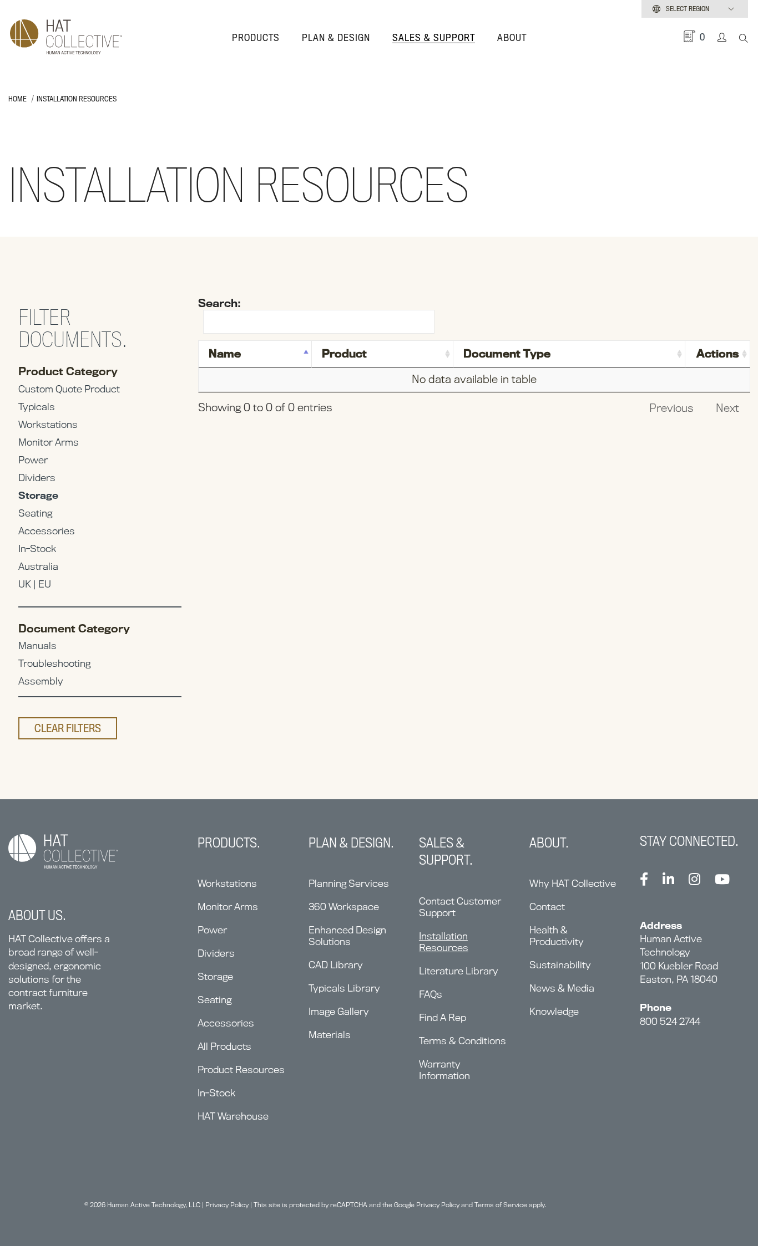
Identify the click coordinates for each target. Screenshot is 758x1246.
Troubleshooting (54, 663)
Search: (219, 303)
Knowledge (554, 1011)
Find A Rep (442, 1017)
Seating (35, 513)
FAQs (430, 994)
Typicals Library (344, 988)
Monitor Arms (48, 442)
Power (33, 460)
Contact (547, 906)
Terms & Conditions (462, 1040)
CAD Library (336, 965)
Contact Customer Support (460, 906)
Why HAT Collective (572, 883)
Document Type (506, 353)
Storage (38, 495)
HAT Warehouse (233, 1116)
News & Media (561, 988)
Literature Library (458, 971)
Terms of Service (500, 1205)
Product (344, 353)
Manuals (37, 645)
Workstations (48, 424)
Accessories (46, 531)
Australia (38, 566)
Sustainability (560, 965)
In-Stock (37, 548)
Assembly (40, 681)
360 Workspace (344, 906)
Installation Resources (443, 941)
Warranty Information (444, 1069)
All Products (224, 1046)
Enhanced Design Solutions (347, 935)
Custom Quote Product (69, 389)
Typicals (36, 406)
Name (225, 353)
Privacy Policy (227, 1205)
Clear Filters (67, 728)
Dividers (36, 477)
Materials (330, 1034)
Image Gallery (339, 1011)
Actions (717, 353)
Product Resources (241, 1069)
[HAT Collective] (66, 37)
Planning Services (349, 883)
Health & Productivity (556, 935)
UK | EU (34, 584)
